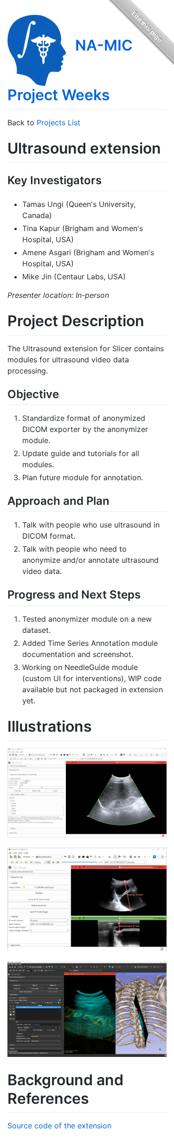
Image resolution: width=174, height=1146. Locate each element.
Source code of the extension (59, 1125)
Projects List (58, 122)
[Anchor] (107, 179)
